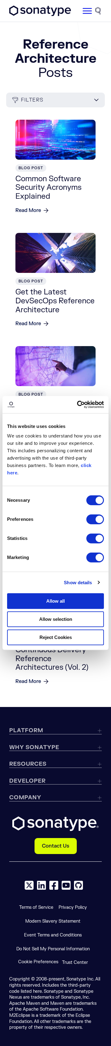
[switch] (95, 519)
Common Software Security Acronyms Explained (48, 188)
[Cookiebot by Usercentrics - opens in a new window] (78, 405)
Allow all (55, 601)
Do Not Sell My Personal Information (53, 949)
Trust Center (75, 962)
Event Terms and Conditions (53, 935)
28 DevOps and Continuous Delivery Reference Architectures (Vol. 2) (51, 654)
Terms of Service (36, 907)
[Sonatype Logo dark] (40, 14)
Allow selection (55, 619)
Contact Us (55, 846)
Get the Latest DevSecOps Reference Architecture (55, 301)
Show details (78, 582)
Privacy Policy (73, 907)
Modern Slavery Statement (52, 921)
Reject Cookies (55, 637)
